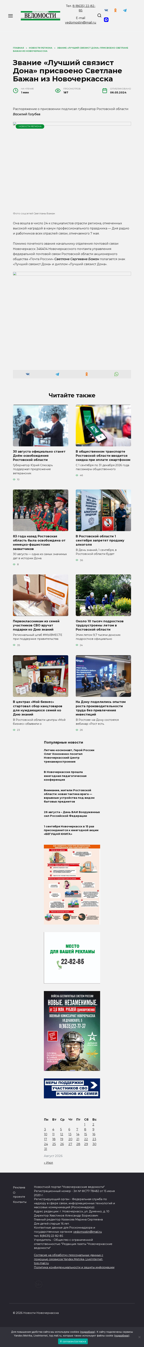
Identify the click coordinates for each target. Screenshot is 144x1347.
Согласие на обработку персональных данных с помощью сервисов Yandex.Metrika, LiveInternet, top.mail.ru (68, 1259)
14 (77, 1134)
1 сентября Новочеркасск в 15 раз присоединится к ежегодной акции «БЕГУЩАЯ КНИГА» (71, 830)
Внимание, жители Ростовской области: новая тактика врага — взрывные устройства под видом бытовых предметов (69, 796)
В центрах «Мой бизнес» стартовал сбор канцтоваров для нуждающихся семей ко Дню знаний (37, 708)
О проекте (19, 1195)
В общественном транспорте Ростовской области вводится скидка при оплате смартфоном (103, 456)
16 (93, 1134)
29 (86, 1144)
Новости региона (30, 126)
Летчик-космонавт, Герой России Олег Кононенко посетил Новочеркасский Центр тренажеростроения (69, 755)
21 (77, 1139)
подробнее (87, 1331)
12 (61, 1134)
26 (62, 1144)
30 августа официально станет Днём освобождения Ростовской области (39, 456)
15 (85, 1134)
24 (46, 1144)
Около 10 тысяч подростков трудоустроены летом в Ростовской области (100, 625)
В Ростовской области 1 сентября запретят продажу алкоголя (100, 540)
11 (53, 1134)
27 (70, 1144)
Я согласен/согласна (73, 1341)
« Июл (48, 1162)
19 (61, 1139)
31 (45, 1149)
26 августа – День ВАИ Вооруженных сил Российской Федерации (72, 814)
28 (78, 1144)
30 (94, 1144)
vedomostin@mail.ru (80, 22)
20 (70, 1139)
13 (69, 1134)
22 (86, 1139)
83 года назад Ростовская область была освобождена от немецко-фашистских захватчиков (39, 542)
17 (45, 1139)
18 (54, 1139)
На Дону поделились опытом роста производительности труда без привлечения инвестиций (101, 708)
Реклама (19, 1187)
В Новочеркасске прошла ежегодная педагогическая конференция (65, 775)
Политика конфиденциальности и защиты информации (74, 1267)
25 (54, 1144)
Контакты (19, 1202)
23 (94, 1139)
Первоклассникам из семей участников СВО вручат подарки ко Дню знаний (36, 625)
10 (45, 1134)
